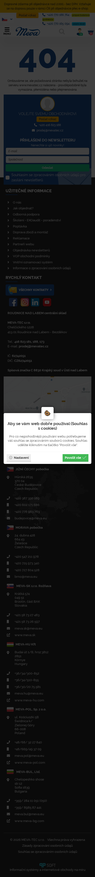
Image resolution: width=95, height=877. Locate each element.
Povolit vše (73, 458)
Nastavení (21, 458)
